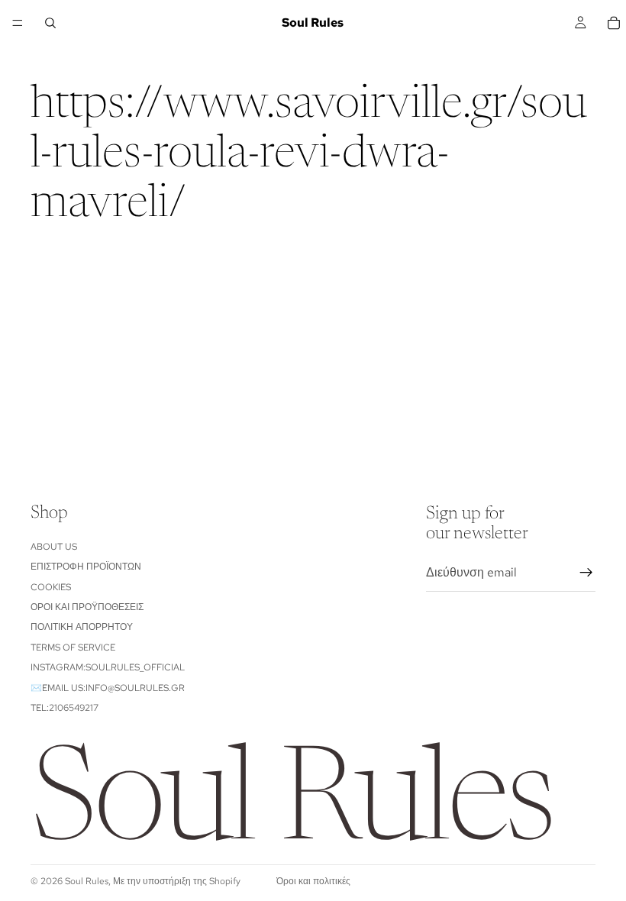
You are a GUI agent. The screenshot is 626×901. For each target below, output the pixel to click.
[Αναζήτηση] (50, 23)
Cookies (51, 587)
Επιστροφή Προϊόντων (86, 566)
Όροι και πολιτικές (313, 881)
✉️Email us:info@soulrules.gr (108, 688)
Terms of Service (73, 647)
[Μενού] (17, 22)
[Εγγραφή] (586, 573)
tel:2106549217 (64, 708)
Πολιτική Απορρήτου (82, 627)
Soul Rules (86, 881)
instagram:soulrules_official (108, 667)
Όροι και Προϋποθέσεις (87, 607)
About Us (54, 547)
